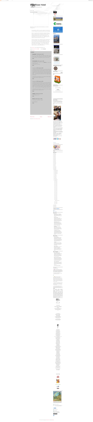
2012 (54, 166)
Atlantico (60, 133)
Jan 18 (56, 190)
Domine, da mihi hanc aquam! (57, 257)
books (57, 293)
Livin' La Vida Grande (56, 261)
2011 (54, 167)
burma (61, 295)
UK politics (54, 294)
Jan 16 (56, 192)
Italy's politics (61, 293)
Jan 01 (56, 203)
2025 (54, 154)
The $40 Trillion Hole (56, 214)
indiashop (33, 93)
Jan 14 (56, 193)
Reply (33, 58)
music (54, 293)
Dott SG (33, 98)
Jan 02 (56, 202)
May (55, 176)
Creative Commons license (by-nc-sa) (57, 273)
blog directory (58, 412)
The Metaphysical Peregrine (56, 143)
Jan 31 (56, 181)
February (56, 179)
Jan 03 (56, 201)
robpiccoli (45, 62)
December (56, 170)
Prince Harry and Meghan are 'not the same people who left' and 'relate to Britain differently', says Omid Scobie (57, 238)
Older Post (50, 116)
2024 (54, 155)
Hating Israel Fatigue (56, 222)
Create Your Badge (55, 211)
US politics (55, 289)
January (55, 180)
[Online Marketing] (56, 411)
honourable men (60, 296)
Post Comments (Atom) (37, 118)
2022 (54, 157)
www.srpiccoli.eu (55, 136)
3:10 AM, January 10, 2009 (38, 98)
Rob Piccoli (54, 210)
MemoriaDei (34, 54)
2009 (54, 169)
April (55, 177)
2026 (54, 153)
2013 (54, 165)
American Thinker (56, 217)
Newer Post (32, 116)
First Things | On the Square (57, 265)
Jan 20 (56, 188)
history (60, 292)
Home (41, 116)
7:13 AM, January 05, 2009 (39, 54)
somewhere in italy (59, 290)
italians (59, 294)
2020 (54, 159)
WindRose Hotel (38, 5)
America (56, 292)
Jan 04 (56, 199)
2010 (54, 168)
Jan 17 (56, 191)
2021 (54, 158)
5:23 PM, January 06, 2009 (39, 93)
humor (58, 295)
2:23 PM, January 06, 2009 (39, 81)
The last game (55, 242)
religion (61, 289)
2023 (54, 156)
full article (32, 47)
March (55, 178)
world (33, 50)
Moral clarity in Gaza (57, 200)
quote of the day (58, 291)
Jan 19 (56, 189)
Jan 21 (56, 187)
